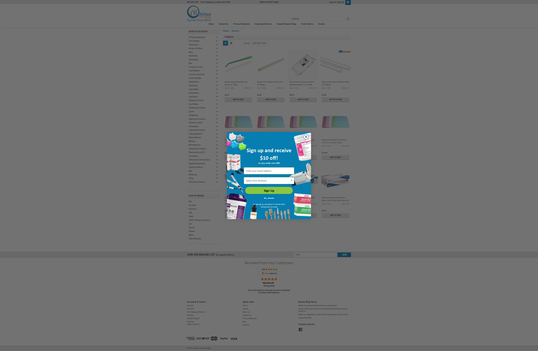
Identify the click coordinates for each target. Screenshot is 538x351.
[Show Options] (291, 180)
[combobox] (268, 180)
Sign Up (269, 190)
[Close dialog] (306, 136)
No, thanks (269, 198)
